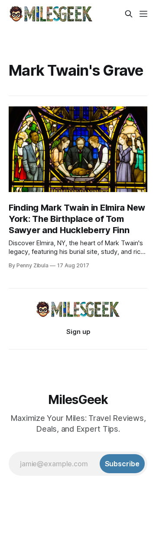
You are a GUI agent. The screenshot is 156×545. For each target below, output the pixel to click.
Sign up (78, 331)
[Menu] (143, 14)
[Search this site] (129, 14)
